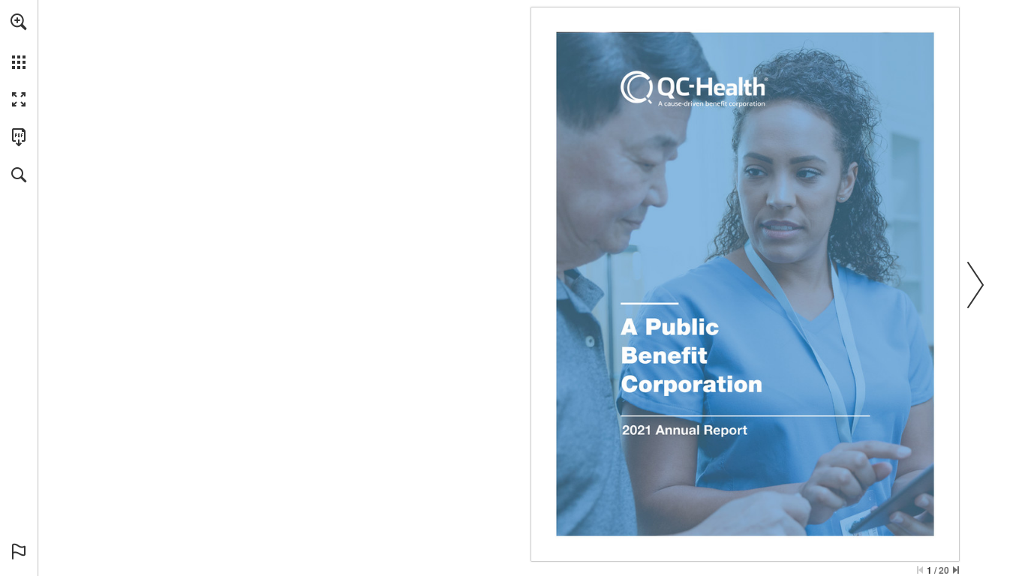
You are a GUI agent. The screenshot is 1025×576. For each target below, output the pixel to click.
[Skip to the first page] (920, 570)
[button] (19, 21)
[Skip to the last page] (956, 570)
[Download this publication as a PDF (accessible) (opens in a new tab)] (19, 137)
